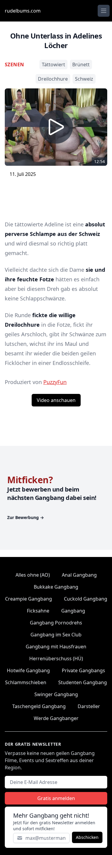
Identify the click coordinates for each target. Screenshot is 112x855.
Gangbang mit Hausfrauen (56, 646)
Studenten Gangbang (82, 682)
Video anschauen (56, 400)
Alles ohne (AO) (33, 575)
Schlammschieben (25, 682)
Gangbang (73, 610)
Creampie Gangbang (28, 598)
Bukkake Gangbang (56, 587)
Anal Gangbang (79, 575)
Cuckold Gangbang (85, 598)
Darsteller (89, 706)
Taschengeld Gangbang (39, 706)
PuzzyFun (55, 382)
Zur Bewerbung (25, 517)
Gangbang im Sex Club (56, 634)
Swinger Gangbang (56, 694)
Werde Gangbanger (56, 718)
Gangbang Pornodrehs (56, 622)
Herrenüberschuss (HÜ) (56, 658)
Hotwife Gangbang (28, 670)
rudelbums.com (23, 10)
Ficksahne (38, 610)
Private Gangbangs (83, 670)
